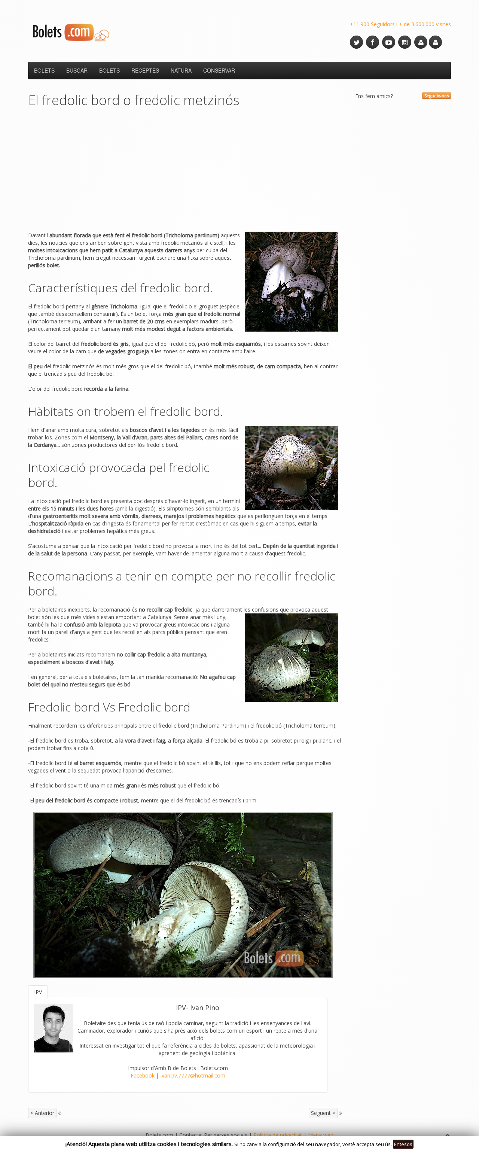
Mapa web (320, 1135)
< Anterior (42, 1112)
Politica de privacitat (277, 1135)
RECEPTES (145, 70)
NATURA (181, 70)
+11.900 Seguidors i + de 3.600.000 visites (400, 24)
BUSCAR (77, 70)
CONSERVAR (219, 70)
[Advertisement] (185, 171)
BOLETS (44, 70)
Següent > (323, 1112)
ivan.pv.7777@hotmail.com (193, 1075)
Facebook (143, 1075)
